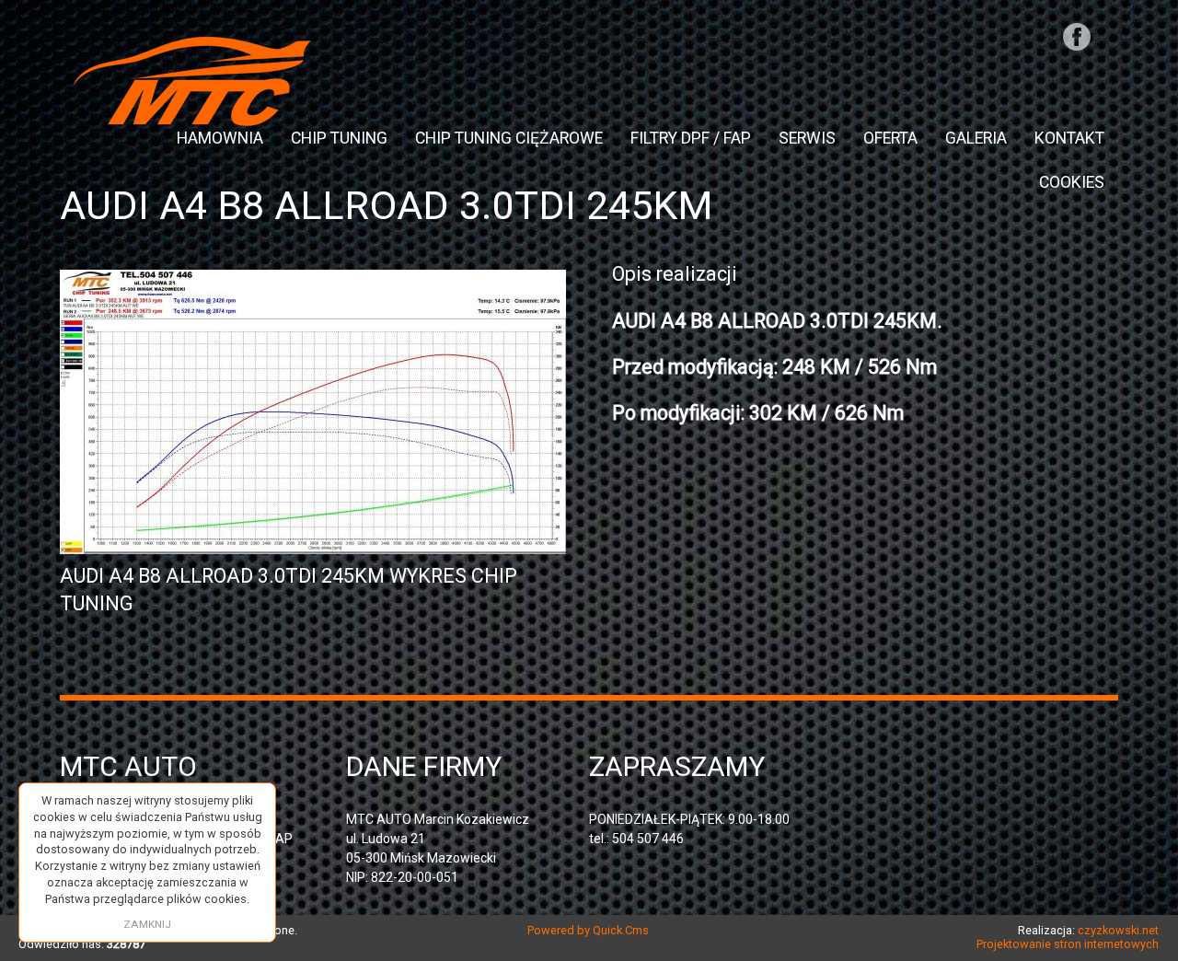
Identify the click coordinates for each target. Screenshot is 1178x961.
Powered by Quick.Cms (588, 930)
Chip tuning (339, 138)
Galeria (976, 138)
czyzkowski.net (1118, 930)
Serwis (807, 138)
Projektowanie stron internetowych (1067, 944)
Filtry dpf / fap (690, 138)
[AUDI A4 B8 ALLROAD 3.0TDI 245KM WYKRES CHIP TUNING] (313, 547)
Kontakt (1069, 138)
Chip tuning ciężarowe (509, 138)
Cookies (1071, 182)
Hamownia (220, 138)
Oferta (890, 138)
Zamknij (147, 924)
